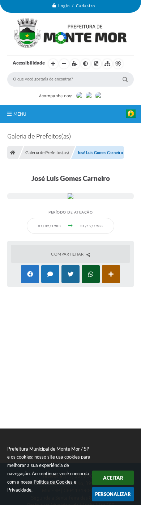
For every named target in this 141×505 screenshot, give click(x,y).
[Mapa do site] (107, 64)
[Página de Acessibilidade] (118, 64)
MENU (19, 113)
